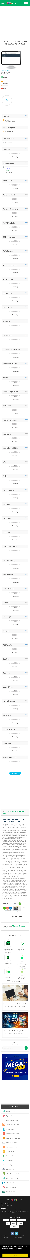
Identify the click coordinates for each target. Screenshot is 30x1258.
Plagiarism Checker (11, 1116)
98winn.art (5, 70)
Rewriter (13, 1223)
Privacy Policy (18, 1237)
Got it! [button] (15, 1255)
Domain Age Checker (11, 1165)
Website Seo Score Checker (13, 1174)
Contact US (6, 1237)
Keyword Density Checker (12, 1178)
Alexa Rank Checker (11, 1156)
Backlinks (20, 1223)
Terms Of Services (19, 1235)
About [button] (14, 812)
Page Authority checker (12, 1147)
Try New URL (15, 773)
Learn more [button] (6, 1251)
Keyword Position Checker (12, 1124)
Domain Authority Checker (12, 1133)
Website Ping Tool (10, 1169)
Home (4, 1235)
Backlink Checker (10, 1151)
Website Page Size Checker (13, 1183)
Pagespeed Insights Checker (13, 1138)
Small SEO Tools (15, 1226)
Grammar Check (10, 1129)
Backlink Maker (10, 1160)
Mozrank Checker (10, 1191)
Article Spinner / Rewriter (12, 1120)
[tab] (15, 812)
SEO (8, 1223)
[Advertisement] (15, 24)
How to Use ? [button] (14, 927)
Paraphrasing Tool (10, 1111)
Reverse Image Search (11, 1142)
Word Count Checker (11, 1187)
